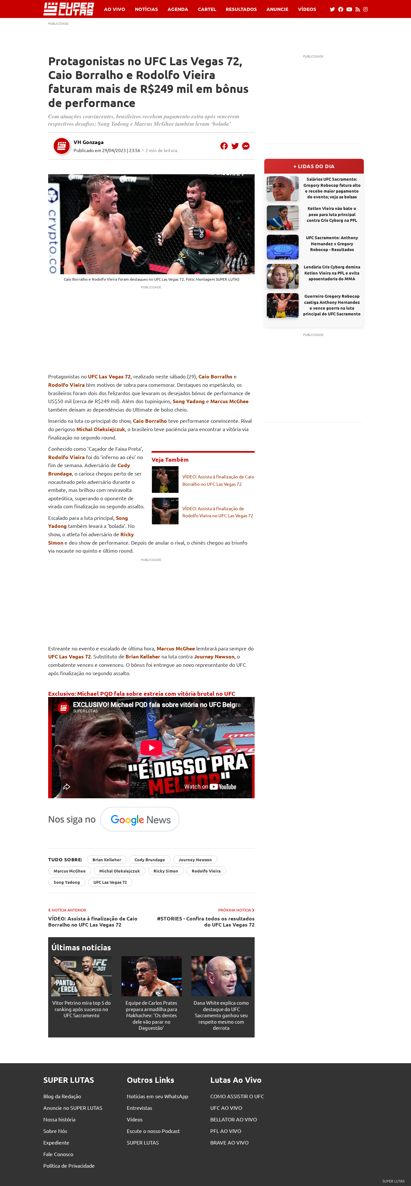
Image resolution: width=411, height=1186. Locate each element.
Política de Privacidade (69, 1165)
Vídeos (307, 9)
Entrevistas (139, 1107)
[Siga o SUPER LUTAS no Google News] (117, 831)
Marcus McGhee (229, 401)
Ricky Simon (165, 871)
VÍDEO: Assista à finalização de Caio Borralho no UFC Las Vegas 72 (92, 921)
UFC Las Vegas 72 (169, 279)
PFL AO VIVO (225, 1130)
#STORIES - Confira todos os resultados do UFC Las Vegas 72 (206, 921)
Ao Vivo (114, 9)
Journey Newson (214, 656)
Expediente (56, 1142)
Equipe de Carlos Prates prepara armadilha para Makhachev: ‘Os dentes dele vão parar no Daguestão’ (151, 1015)
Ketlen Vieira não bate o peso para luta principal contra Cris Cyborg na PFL (332, 213)
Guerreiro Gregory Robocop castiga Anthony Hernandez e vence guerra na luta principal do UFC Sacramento (332, 304)
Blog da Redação (62, 1096)
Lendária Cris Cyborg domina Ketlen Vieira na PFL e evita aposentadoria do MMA (332, 272)
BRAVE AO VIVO (229, 1142)
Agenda (178, 9)
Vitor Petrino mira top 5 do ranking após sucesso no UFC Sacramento (81, 1009)
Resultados (241, 9)
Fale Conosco (58, 1154)
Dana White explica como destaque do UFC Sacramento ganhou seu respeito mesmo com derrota (221, 1015)
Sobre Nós (55, 1130)
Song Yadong (189, 401)
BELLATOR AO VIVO (233, 1119)
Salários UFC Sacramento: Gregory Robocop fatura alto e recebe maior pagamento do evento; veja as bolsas (332, 187)
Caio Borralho (76, 279)
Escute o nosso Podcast (153, 1130)
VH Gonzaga (89, 142)
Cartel (207, 9)
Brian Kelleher (143, 656)
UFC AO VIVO (226, 1107)
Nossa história (59, 1119)
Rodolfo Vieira (104, 279)
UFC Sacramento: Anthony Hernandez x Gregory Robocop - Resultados (332, 243)
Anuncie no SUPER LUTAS (72, 1107)
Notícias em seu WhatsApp (157, 1096)
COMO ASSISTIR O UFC (237, 1096)
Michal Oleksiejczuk (100, 429)
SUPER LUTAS (143, 1142)
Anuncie (277, 9)
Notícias (146, 9)
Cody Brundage (150, 859)
